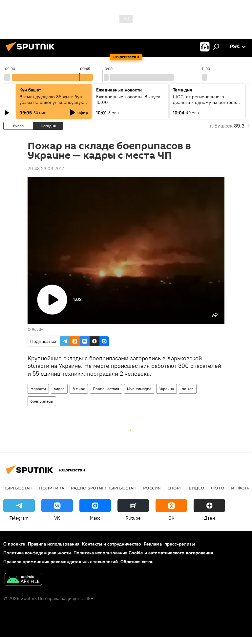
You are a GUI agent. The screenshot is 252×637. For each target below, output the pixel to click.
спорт (174, 488)
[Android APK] (23, 580)
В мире (79, 388)
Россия (152, 488)
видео (59, 388)
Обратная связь (136, 562)
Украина (166, 388)
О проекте (14, 544)
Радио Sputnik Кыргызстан (103, 488)
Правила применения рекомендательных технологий (60, 562)
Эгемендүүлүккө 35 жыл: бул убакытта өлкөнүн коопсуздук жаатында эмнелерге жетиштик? (51, 105)
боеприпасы (42, 401)
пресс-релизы (179, 544)
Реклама (153, 544)
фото (217, 488)
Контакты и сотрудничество (111, 544)
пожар (188, 388)
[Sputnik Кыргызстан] (32, 52)
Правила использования (53, 544)
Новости (38, 388)
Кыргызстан (17, 488)
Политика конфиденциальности (37, 553)
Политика (51, 488)
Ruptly (37, 329)
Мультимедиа (139, 388)
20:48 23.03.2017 (46, 168)
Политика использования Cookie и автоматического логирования (143, 553)
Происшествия (106, 388)
